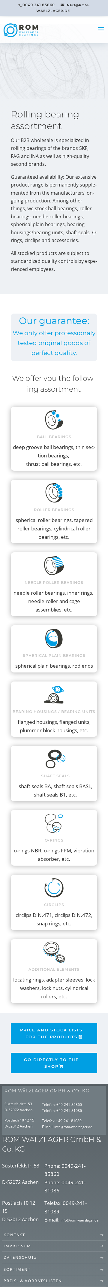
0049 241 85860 (38, 5)
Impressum (17, 1246)
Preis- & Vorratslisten (33, 1280)
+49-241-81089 (69, 1120)
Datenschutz (20, 1257)
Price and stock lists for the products (51, 1033)
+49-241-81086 (69, 1110)
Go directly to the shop (51, 1063)
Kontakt (14, 1234)
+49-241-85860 (69, 1104)
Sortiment (17, 1269)
